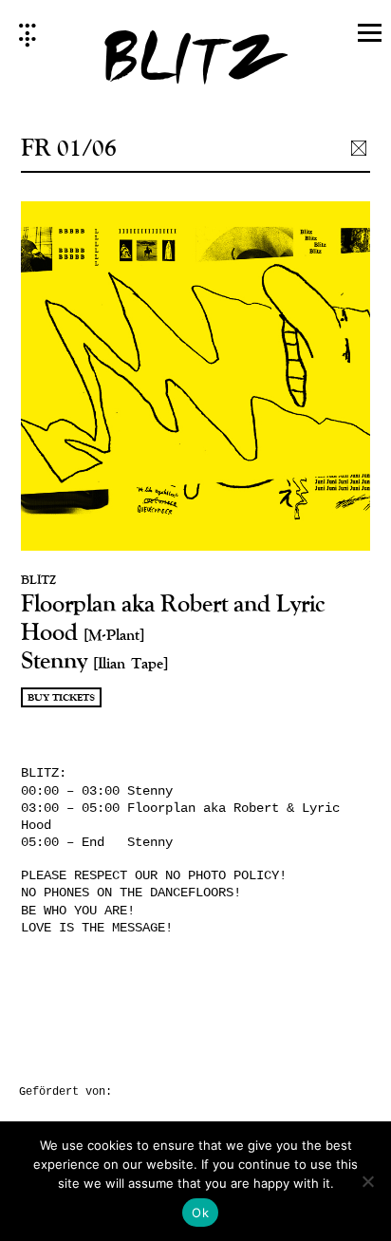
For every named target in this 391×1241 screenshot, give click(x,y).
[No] (367, 1181)
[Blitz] (196, 63)
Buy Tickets (61, 698)
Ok (200, 1212)
